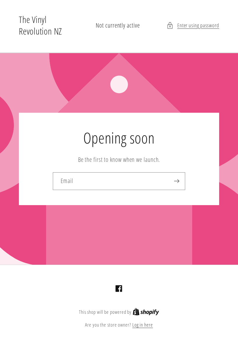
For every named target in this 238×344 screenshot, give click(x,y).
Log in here (142, 324)
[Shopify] (146, 312)
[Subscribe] (176, 181)
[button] (193, 25)
